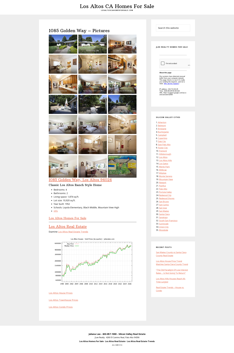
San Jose (163, 208)
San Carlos (164, 204)
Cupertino (162, 138)
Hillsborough (165, 154)
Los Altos (163, 157)
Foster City (163, 147)
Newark (162, 182)
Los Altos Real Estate (68, 226)
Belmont (162, 125)
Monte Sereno (165, 176)
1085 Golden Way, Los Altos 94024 (80, 179)
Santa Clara (164, 214)
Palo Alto (163, 189)
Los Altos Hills (165, 160)
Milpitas (162, 173)
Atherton (162, 122)
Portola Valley (165, 192)
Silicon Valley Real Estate (132, 334)
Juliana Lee (95, 334)
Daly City (162, 141)
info (56, 211)
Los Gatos (163, 163)
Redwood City (165, 195)
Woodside (163, 230)
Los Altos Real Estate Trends (73, 231)
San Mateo (164, 211)
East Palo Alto (164, 144)
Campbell (162, 135)
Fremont (163, 151)
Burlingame (163, 132)
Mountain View (166, 179)
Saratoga (163, 217)
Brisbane (162, 128)
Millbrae (163, 170)
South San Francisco (168, 220)
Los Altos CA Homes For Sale (117, 6)
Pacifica (162, 185)
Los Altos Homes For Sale (67, 218)
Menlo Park (164, 166)
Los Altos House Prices (61, 292)
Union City (164, 227)
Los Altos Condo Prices (61, 306)
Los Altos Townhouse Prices (63, 300)
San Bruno (164, 201)
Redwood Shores (166, 198)
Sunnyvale (163, 223)
